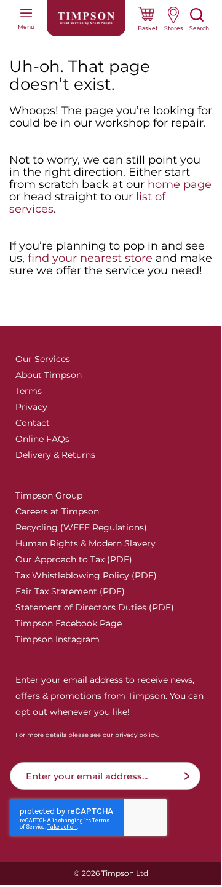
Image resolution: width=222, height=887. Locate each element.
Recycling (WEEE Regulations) (81, 527)
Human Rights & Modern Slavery (85, 543)
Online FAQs (42, 438)
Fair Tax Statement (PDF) (70, 591)
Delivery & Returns (55, 454)
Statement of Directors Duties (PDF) (94, 607)
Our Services (42, 359)
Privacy (31, 406)
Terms (28, 390)
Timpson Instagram (57, 639)
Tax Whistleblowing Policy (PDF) (86, 575)
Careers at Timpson (57, 511)
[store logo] (86, 18)
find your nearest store (90, 258)
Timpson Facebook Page (68, 623)
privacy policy (136, 735)
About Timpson (48, 374)
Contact (32, 422)
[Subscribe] (186, 776)
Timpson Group (48, 495)
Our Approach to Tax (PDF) (73, 559)
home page (180, 184)
